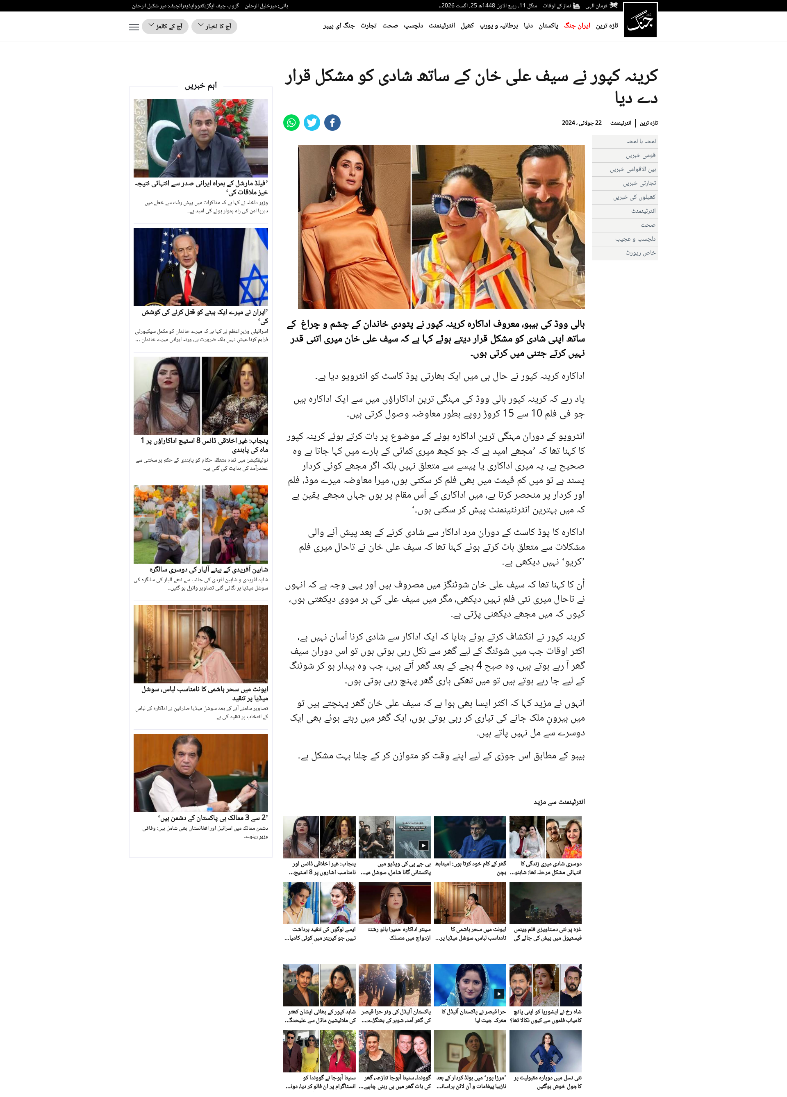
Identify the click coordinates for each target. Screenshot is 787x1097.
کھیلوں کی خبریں (634, 197)
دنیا (528, 26)
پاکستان (548, 26)
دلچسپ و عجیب (635, 239)
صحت (390, 26)
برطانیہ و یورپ (499, 26)
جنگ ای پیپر (339, 26)
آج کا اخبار (217, 26)
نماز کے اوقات (557, 6)
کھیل (467, 26)
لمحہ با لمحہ (641, 141)
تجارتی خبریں (639, 183)
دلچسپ (413, 26)
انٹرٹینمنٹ (442, 26)
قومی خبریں (641, 155)
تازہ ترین (607, 26)
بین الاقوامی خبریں (633, 169)
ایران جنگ (577, 26)
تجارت (369, 26)
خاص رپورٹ (641, 253)
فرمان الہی (596, 6)
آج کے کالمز (168, 26)
